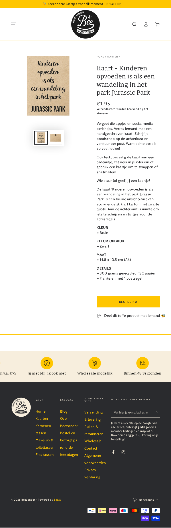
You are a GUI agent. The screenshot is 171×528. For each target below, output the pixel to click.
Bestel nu (128, 301)
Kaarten (112, 56)
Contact (90, 448)
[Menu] (13, 24)
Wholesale (93, 441)
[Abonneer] (157, 412)
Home (100, 56)
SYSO (57, 499)
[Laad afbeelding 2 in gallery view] (55, 138)
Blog (63, 411)
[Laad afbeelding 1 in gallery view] (41, 138)
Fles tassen (45, 454)
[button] (134, 24)
